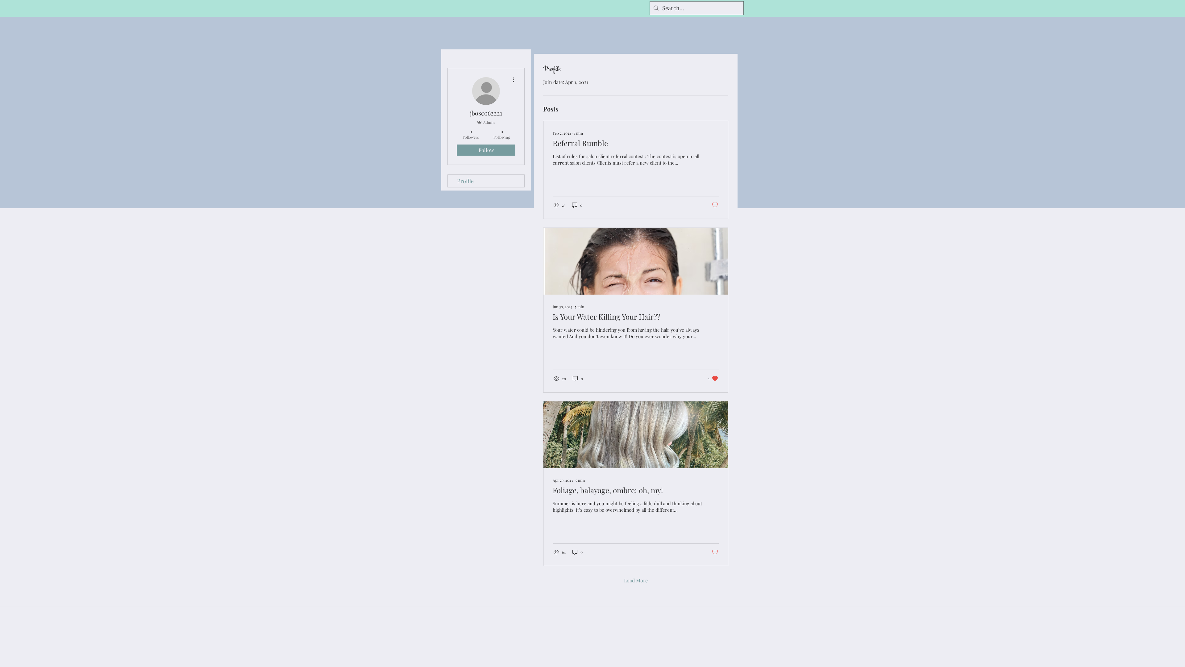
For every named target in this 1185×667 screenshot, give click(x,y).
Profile (465, 181)
